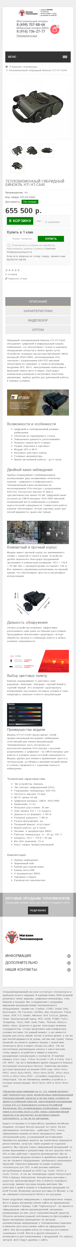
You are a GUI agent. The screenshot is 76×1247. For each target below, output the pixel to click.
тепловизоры (27, 1130)
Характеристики (38, 311)
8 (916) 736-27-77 (31, 31)
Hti (26, 192)
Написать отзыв (17, 278)
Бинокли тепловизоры (24, 67)
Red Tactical (50, 1015)
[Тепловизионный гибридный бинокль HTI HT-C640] (38, 107)
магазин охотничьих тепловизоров (49, 992)
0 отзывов (11, 274)
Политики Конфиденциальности (31, 250)
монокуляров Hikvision (30, 1066)
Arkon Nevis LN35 (42, 1083)
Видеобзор (38, 320)
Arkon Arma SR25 (23, 1076)
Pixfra (64, 1019)
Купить (51, 239)
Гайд (13, 1154)
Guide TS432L (11, 1174)
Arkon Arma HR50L (21, 1073)
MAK (27, 1022)
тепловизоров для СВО (16, 1167)
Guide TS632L (56, 1170)
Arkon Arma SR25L (43, 1073)
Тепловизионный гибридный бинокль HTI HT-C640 (37, 70)
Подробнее (38, 910)
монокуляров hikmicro (32, 1194)
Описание (38, 301)
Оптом (38, 329)
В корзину (20, 221)
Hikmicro (61, 1022)
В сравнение (52, 222)
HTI (20, 1015)
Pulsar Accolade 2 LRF (41, 1059)
